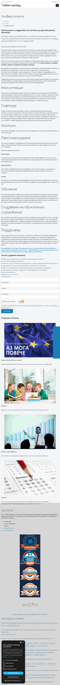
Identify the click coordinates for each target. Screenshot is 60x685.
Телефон (3, 288)
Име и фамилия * (6, 276)
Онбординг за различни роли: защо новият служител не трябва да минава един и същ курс (28, 644)
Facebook (10, 274)
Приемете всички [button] (13, 673)
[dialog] (13, 661)
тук (50, 120)
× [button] (22, 642)
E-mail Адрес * (5, 282)
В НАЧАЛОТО (38, 504)
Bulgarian (55, 1)
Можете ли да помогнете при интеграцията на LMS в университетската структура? (30, 263)
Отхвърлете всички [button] (13, 677)
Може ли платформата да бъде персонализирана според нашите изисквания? (27, 268)
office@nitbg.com (50, 250)
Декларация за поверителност (30, 614)
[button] (13, 681)
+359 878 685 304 (9, 528)
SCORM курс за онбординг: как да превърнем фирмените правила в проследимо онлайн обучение (28, 676)
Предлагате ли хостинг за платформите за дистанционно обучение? (24, 265)
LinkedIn (15, 274)
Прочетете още (10, 657)
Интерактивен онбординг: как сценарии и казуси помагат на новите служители (28, 664)
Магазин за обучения (7, 1)
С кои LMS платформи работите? (13, 261)
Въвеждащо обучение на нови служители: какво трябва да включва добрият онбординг (27, 653)
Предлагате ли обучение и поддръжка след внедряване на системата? (24, 270)
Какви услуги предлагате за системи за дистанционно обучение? (23, 259)
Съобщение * (5, 294)
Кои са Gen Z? (8, 634)
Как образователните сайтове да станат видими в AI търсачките (29, 624)
